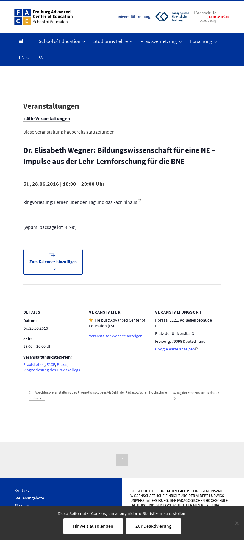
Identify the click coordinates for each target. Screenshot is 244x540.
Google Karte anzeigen (175, 349)
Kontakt (22, 490)
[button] (41, 57)
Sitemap (22, 505)
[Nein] (237, 523)
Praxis (62, 364)
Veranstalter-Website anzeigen (116, 336)
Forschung (201, 41)
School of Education (59, 41)
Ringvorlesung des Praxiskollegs (51, 370)
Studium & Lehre (110, 41)
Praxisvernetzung (158, 41)
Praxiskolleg (34, 364)
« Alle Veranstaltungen (46, 118)
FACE (50, 364)
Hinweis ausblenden (93, 526)
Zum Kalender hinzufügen (53, 261)
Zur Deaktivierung (153, 526)
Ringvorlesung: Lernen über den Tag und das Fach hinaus (80, 202)
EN (22, 57)
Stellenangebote (29, 498)
